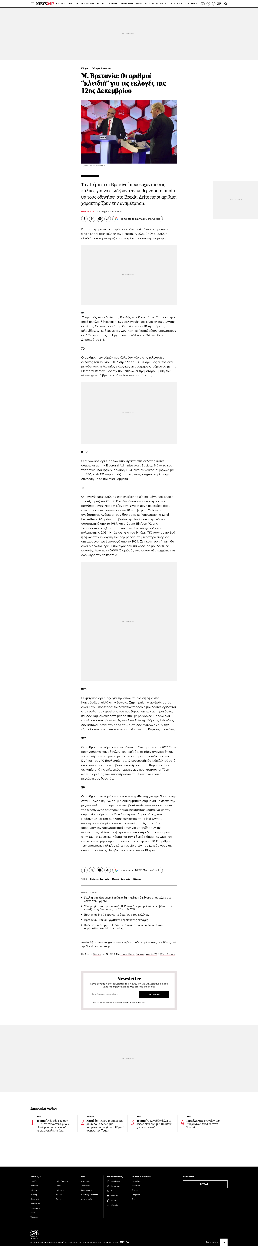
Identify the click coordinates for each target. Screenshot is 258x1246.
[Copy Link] (108, 219)
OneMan (135, 1190)
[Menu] (32, 3)
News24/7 (136, 1181)
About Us (85, 1181)
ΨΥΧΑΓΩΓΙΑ (159, 4)
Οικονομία (35, 1199)
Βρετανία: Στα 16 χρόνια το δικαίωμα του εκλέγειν (116, 915)
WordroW (151, 954)
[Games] (219, 4)
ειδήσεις (166, 942)
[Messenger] (100, 219)
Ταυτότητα (85, 1186)
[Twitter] (92, 219)
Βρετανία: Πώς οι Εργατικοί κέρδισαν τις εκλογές (116, 920)
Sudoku (140, 954)
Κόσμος (85, 68)
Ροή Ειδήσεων (62, 1181)
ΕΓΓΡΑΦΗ (205, 1184)
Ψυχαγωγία (35, 1208)
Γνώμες (33, 1195)
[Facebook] (84, 219)
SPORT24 (136, 1186)
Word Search (167, 954)
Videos (59, 1195)
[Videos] (208, 4)
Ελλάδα (33, 1181)
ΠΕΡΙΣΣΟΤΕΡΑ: (89, 892)
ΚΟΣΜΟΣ (102, 4)
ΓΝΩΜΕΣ (114, 4)
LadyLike (136, 1195)
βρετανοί (161, 229)
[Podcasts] (214, 4)
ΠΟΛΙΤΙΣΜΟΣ (142, 4)
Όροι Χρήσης (87, 1190)
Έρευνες (34, 1217)
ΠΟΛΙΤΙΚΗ (73, 4)
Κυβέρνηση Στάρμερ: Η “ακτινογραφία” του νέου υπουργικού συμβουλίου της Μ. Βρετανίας (123, 926)
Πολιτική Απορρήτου (90, 1195)
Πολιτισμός (35, 1204)
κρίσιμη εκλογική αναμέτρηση (148, 238)
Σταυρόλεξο (127, 954)
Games (97, 954)
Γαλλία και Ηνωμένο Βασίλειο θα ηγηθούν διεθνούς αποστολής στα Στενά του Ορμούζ (127, 899)
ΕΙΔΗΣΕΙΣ (193, 4)
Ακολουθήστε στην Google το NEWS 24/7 (105, 942)
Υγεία (32, 1213)
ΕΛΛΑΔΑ (60, 4)
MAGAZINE (127, 4)
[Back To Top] (224, 1242)
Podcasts (60, 1190)
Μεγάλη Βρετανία (121, 879)
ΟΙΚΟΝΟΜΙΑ (88, 4)
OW (133, 1199)
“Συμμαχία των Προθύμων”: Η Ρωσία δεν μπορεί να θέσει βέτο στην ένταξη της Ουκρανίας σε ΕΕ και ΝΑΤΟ (128, 907)
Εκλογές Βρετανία (101, 68)
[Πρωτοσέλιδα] (203, 4)
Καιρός (181, 4)
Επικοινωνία (86, 1199)
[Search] (226, 4)
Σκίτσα (59, 1186)
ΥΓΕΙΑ (171, 4)
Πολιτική (34, 1186)
